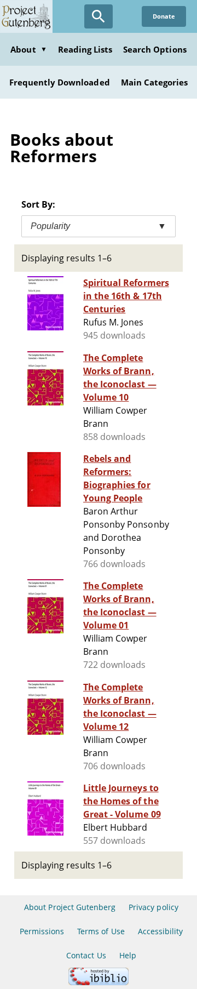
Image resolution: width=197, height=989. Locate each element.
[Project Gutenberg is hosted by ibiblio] (98, 982)
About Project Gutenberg (69, 907)
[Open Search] (98, 16)
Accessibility (160, 931)
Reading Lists (85, 49)
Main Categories (154, 82)
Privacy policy (153, 907)
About (28, 49)
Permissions (42, 931)
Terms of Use (100, 931)
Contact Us (86, 955)
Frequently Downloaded (59, 82)
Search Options (155, 49)
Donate (164, 16)
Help (127, 955)
